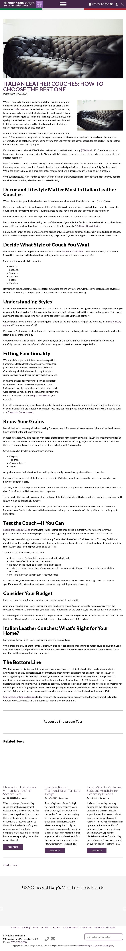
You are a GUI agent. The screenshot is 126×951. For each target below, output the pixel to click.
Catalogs (26, 927)
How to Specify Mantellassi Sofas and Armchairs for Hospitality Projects (104, 790)
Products (46, 927)
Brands (56, 927)
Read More (13, 846)
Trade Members (70, 927)
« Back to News (10, 865)
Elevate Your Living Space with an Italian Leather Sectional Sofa (19, 790)
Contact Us (86, 927)
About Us (15, 927)
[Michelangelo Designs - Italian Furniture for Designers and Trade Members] (24, 4)
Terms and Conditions (105, 927)
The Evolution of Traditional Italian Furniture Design (62, 790)
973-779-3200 (100, 4)
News (36, 927)
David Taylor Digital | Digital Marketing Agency (95, 945)
